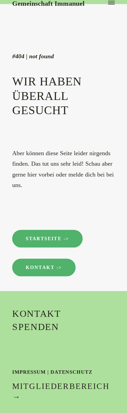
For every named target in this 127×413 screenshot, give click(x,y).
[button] (111, 2)
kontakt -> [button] (44, 267)
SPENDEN (35, 327)
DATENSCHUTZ (71, 372)
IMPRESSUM (29, 372)
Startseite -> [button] (47, 238)
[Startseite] (63, 14)
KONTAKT (36, 313)
